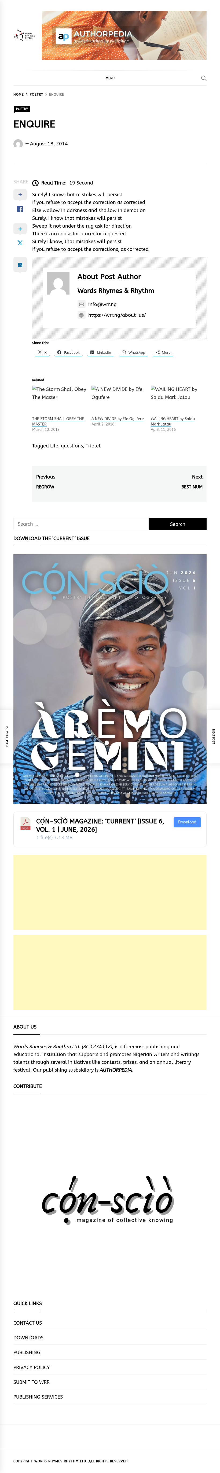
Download (187, 822)
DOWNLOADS (28, 1338)
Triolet (93, 446)
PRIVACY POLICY (31, 1367)
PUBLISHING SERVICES (38, 1397)
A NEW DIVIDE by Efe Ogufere (117, 419)
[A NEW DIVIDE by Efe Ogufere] (118, 401)
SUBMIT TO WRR (31, 1382)
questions (72, 446)
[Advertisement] (110, 892)
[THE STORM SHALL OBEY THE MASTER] (59, 401)
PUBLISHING (26, 1352)
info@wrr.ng (102, 304)
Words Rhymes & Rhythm (116, 291)
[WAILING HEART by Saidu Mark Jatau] (178, 401)
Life (54, 446)
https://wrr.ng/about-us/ (117, 315)
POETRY (22, 109)
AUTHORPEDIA (116, 1070)
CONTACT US (27, 1323)
